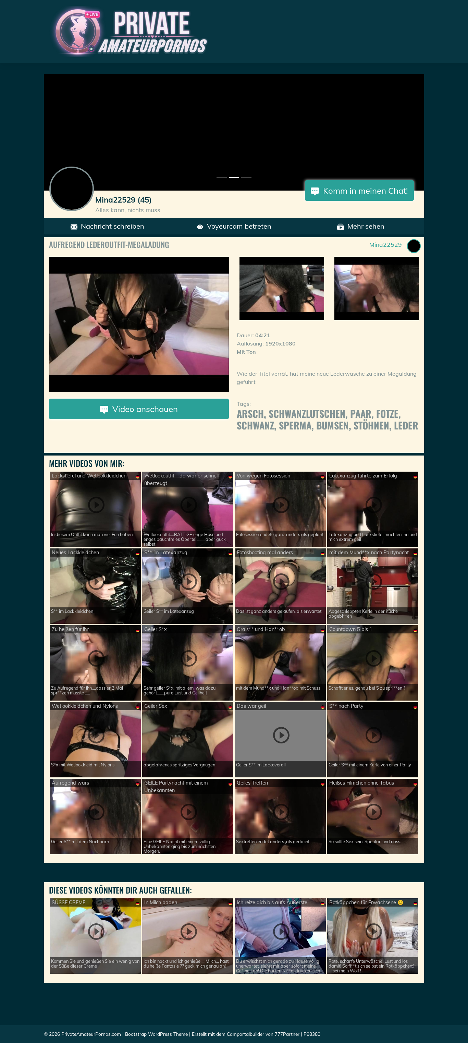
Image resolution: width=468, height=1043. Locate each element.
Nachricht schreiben (110, 226)
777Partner (287, 1034)
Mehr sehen (364, 226)
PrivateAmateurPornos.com (91, 1034)
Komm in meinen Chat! (363, 190)
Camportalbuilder (245, 1034)
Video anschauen (143, 409)
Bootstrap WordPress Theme (156, 1034)
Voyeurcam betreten (237, 226)
